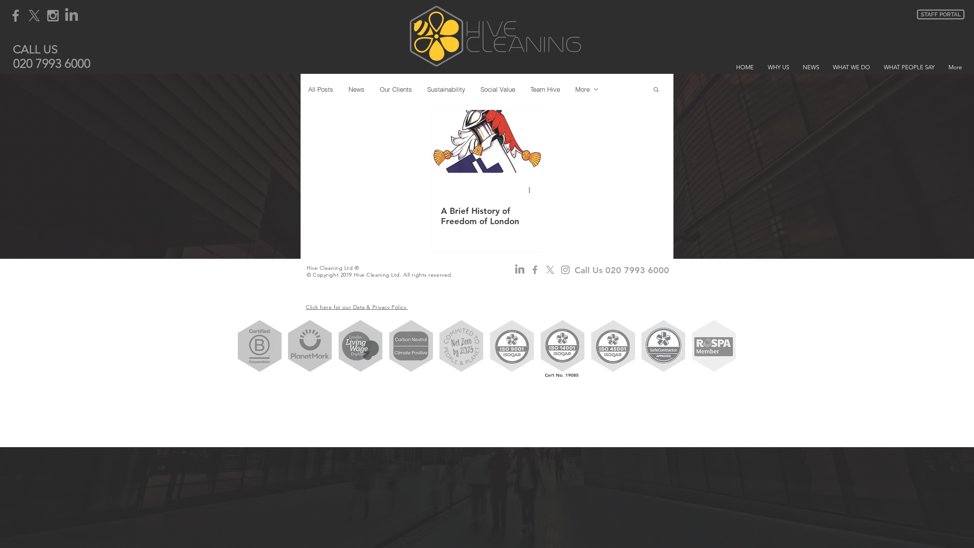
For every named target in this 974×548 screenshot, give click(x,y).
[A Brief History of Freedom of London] (487, 141)
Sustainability (446, 89)
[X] (34, 16)
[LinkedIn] (72, 16)
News (356, 89)
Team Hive (545, 89)
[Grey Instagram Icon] (53, 16)
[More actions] (531, 189)
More (582, 89)
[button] (35, 49)
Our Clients (396, 89)
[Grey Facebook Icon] (16, 16)
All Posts (320, 89)
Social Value (498, 89)
